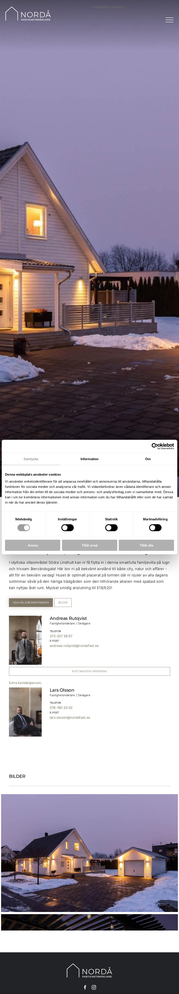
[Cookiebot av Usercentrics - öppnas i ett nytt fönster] (155, 446)
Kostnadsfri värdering (108, 7)
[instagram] (94, 987)
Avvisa (33, 545)
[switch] (67, 527)
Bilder (63, 602)
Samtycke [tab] (31, 459)
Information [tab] (89, 459)
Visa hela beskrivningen (31, 602)
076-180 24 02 (61, 708)
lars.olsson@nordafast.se (70, 717)
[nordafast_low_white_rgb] (28, 8)
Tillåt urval (90, 545)
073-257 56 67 (61, 636)
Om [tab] (148, 459)
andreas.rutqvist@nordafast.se (74, 646)
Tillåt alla (146, 545)
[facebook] (85, 987)
